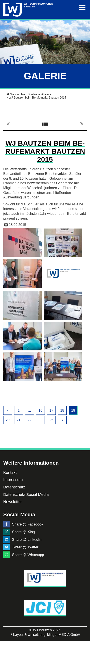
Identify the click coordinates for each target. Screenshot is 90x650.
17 (51, 410)
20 (8, 420)
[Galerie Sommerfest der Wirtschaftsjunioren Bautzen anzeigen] (8, 123)
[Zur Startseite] (28, 9)
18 (62, 410)
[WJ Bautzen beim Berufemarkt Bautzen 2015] (22, 242)
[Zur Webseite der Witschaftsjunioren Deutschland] (45, 578)
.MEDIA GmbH (63, 634)
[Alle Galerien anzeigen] (45, 123)
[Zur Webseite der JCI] (45, 608)
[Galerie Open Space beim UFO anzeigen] (82, 123)
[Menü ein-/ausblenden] (82, 7)
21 (19, 420)
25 (51, 420)
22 (29, 420)
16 (40, 410)
